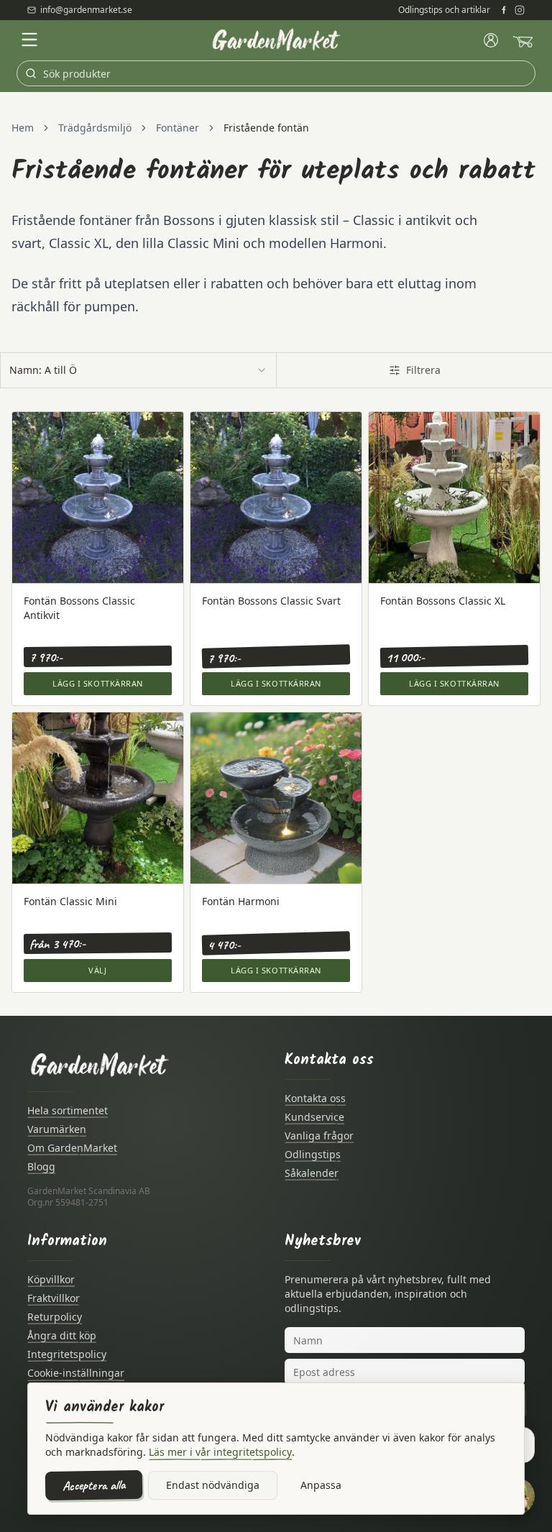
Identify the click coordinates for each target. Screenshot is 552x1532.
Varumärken (56, 1129)
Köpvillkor (51, 1279)
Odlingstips (313, 1154)
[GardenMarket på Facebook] (504, 10)
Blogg (41, 1166)
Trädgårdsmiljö (95, 127)
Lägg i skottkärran (97, 683)
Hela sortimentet (67, 1110)
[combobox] (138, 370)
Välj (97, 970)
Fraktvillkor (53, 1298)
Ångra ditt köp (61, 1335)
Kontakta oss (315, 1098)
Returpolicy (54, 1317)
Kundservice (314, 1117)
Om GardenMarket (72, 1148)
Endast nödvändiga (212, 1485)
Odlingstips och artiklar (444, 10)
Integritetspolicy (66, 1354)
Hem (23, 127)
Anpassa (320, 1485)
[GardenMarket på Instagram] (520, 10)
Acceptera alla (94, 1485)
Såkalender (312, 1173)
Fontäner (177, 127)
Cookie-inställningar (75, 1373)
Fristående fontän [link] (266, 127)
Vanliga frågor (319, 1135)
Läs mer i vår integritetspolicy (220, 1452)
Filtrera (423, 370)
